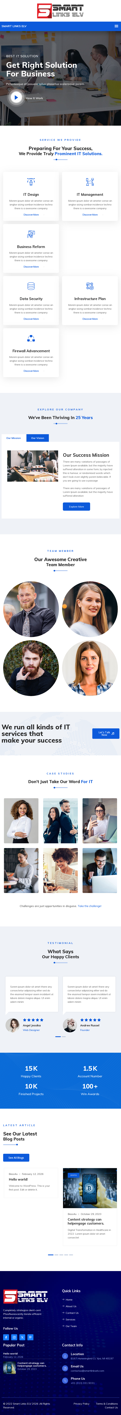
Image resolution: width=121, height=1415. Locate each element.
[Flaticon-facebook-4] (6, 1337)
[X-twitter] (22, 1337)
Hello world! (18, 1179)
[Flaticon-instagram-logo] (14, 1337)
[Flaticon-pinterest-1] (30, 1337)
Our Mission (13, 438)
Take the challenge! (89, 906)
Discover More (31, 214)
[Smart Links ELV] (60, 10)
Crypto (73, 1175)
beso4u (13, 1174)
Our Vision (37, 438)
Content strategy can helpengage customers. (86, 1221)
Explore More (76, 506)
